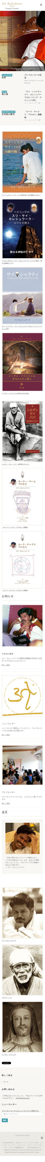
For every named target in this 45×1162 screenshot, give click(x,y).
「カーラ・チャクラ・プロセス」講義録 (33, 114)
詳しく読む (6, 665)
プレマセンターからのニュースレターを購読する (20, 1111)
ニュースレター (8, 724)
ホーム (6, 1082)
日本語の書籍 (7, 654)
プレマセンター (8, 792)
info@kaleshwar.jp (23, 1098)
